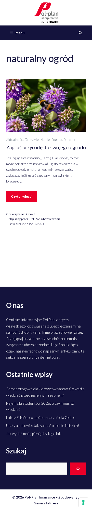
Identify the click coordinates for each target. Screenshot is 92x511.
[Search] (78, 468)
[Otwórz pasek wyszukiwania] (80, 32)
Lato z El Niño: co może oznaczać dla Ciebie (40, 417)
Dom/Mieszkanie (37, 139)
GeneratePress (46, 503)
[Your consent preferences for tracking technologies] (83, 502)
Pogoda (56, 139)
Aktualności (14, 139)
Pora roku (71, 139)
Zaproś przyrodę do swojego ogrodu (46, 147)
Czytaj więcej (21, 196)
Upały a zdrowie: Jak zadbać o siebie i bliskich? (42, 425)
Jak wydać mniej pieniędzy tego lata (34, 433)
